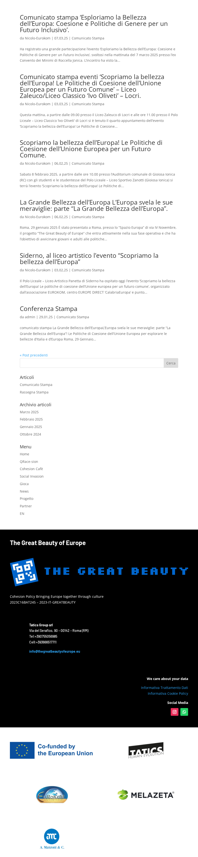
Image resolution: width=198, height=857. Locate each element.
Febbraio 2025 (31, 419)
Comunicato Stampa (88, 38)
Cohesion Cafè (31, 468)
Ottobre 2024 (30, 434)
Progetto (26, 498)
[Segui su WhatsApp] (184, 712)
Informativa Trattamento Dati (164, 687)
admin (30, 317)
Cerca (171, 363)
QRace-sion (29, 461)
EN (22, 513)
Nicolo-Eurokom (37, 38)
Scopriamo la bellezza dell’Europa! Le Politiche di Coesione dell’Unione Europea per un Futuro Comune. (91, 148)
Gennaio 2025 (31, 426)
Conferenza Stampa (48, 308)
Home (24, 454)
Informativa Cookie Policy (168, 693)
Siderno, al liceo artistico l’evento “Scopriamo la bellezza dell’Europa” (89, 258)
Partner (26, 506)
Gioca (24, 483)
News (24, 491)
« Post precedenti (34, 355)
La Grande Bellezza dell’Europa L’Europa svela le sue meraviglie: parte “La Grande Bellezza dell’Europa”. (96, 205)
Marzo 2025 (29, 412)
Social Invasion (32, 476)
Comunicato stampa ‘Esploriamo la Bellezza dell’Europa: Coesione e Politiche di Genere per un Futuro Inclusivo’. (94, 23)
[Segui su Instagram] (174, 712)
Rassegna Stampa (34, 392)
